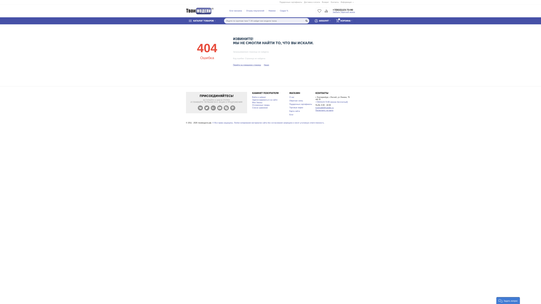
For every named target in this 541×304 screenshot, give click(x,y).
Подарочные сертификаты (291, 2)
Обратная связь (296, 101)
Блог (291, 115)
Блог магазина (236, 11)
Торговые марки (296, 108)
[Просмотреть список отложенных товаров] (319, 13)
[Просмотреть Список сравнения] (326, 13)
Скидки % (284, 11)
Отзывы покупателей (255, 11)
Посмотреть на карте (324, 110)
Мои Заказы (257, 102)
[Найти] (306, 21)
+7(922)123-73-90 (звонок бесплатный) (331, 102)
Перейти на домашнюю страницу (247, 65)
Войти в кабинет (259, 97)
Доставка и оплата (312, 2)
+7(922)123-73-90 (343, 9)
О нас (291, 97)
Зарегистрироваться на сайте (264, 100)
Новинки (272, 11)
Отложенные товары (261, 105)
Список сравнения (260, 108)
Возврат (325, 2)
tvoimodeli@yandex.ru (324, 108)
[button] (508, 300)
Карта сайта (294, 111)
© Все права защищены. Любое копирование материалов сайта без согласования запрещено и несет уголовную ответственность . (268, 123)
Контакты (335, 2)
